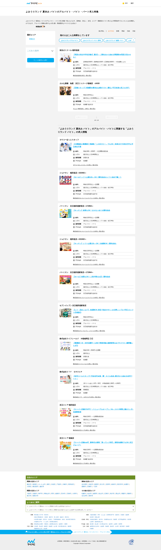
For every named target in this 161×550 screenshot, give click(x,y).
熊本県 (112, 526)
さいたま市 (41, 484)
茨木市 (63, 493)
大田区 (29, 486)
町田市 (46, 514)
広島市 (106, 493)
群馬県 (51, 521)
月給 (133, 31)
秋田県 (129, 519)
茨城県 (36, 521)
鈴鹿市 (126, 484)
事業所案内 (67, 541)
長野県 (120, 524)
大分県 (117, 526)
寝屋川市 (35, 496)
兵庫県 (108, 514)
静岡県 (51, 524)
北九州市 (84, 496)
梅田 (95, 514)
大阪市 (29, 493)
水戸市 (40, 521)
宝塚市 (69, 493)
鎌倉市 (62, 517)
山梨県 (115, 524)
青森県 (115, 519)
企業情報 (59, 541)
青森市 (123, 493)
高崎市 (55, 521)
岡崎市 (46, 524)
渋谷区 (53, 484)
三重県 (65, 524)
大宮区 (50, 519)
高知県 (45, 528)
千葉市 (59, 484)
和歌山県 (97, 517)
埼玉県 (36, 519)
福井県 (110, 524)
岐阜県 (61, 524)
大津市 (75, 493)
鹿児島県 (122, 526)
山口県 (55, 526)
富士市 (102, 484)
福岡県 (92, 526)
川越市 (40, 519)
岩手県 (120, 519)
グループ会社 (92, 541)
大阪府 (92, 514)
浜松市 (91, 484)
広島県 (36, 526)
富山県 (96, 524)
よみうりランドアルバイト (69, 40)
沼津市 (108, 484)
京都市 (35, 493)
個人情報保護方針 (102, 541)
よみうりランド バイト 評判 (92, 40)
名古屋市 (84, 484)
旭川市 (112, 493)
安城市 (89, 486)
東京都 (36, 514)
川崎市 (65, 484)
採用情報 (84, 541)
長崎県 (107, 526)
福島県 (96, 521)
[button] (133, 40)
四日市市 (120, 484)
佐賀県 (102, 526)
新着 (117, 31)
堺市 (52, 493)
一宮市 (95, 486)
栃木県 (68, 519)
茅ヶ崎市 (56, 517)
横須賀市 (35, 486)
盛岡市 (124, 519)
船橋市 (59, 519)
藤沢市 (51, 517)
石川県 (101, 524)
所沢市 (45, 519)
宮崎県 (127, 526)
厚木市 (66, 517)
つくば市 (45, 521)
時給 (123, 31)
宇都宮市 (72, 519)
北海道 (92, 519)
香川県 (60, 526)
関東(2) (32, 39)
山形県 (92, 521)
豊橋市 (84, 486)
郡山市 (118, 493)
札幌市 (84, 493)
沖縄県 (92, 528)
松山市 (101, 493)
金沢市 (105, 524)
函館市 (129, 493)
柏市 (63, 519)
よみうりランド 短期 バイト (115, 40)
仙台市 (89, 493)
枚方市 (29, 496)
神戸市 (40, 493)
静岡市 (96, 484)
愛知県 (36, 524)
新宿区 (35, 484)
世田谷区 (71, 484)
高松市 (64, 526)
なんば (103, 514)
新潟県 (92, 524)
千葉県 (55, 519)
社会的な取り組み (76, 541)
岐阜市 (113, 484)
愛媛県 (36, 528)
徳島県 (69, 526)
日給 (128, 31)
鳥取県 (46, 526)
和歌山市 (47, 493)
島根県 (50, 526)
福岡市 (95, 493)
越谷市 (42, 486)
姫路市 (57, 493)
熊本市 (91, 496)
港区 (48, 484)
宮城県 (106, 519)
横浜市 (29, 484)
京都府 (122, 514)
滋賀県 (127, 514)
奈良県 (92, 517)
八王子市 (40, 514)
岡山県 (41, 526)
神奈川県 (36, 517)
